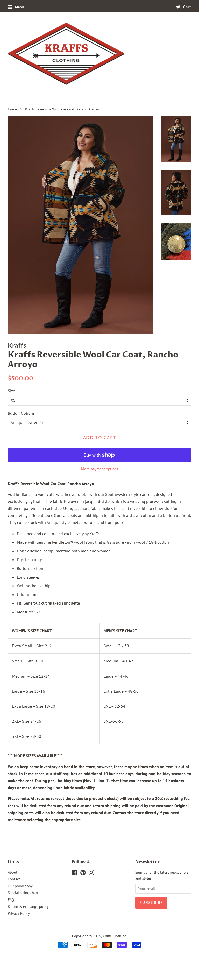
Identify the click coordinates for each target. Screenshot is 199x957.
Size (11, 390)
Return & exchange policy (28, 906)
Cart (186, 7)
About (12, 872)
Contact (14, 879)
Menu (19, 7)
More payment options (99, 468)
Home (12, 109)
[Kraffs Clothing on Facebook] (74, 873)
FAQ (11, 899)
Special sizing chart (23, 892)
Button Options (21, 413)
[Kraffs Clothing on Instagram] (91, 873)
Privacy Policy (19, 913)
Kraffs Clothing (114, 936)
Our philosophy (20, 886)
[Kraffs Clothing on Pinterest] (83, 873)
